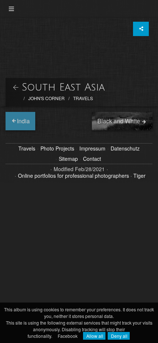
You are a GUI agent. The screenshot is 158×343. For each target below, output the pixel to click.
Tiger (139, 175)
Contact (92, 159)
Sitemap (68, 159)
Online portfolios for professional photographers (73, 175)
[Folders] (11, 9)
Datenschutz (125, 148)
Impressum (92, 148)
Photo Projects (57, 148)
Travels (83, 98)
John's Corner (46, 98)
